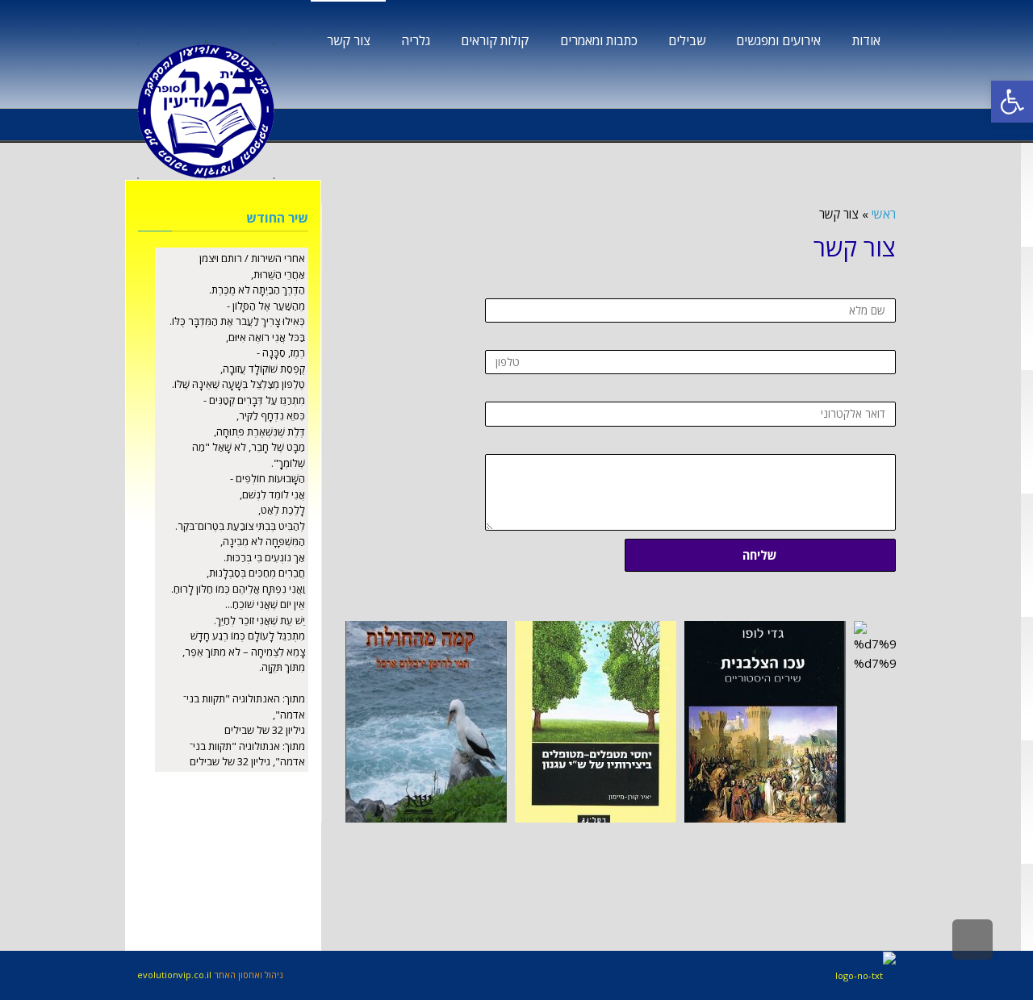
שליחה (759, 555)
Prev (358, 722)
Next (883, 722)
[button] (1012, 102)
